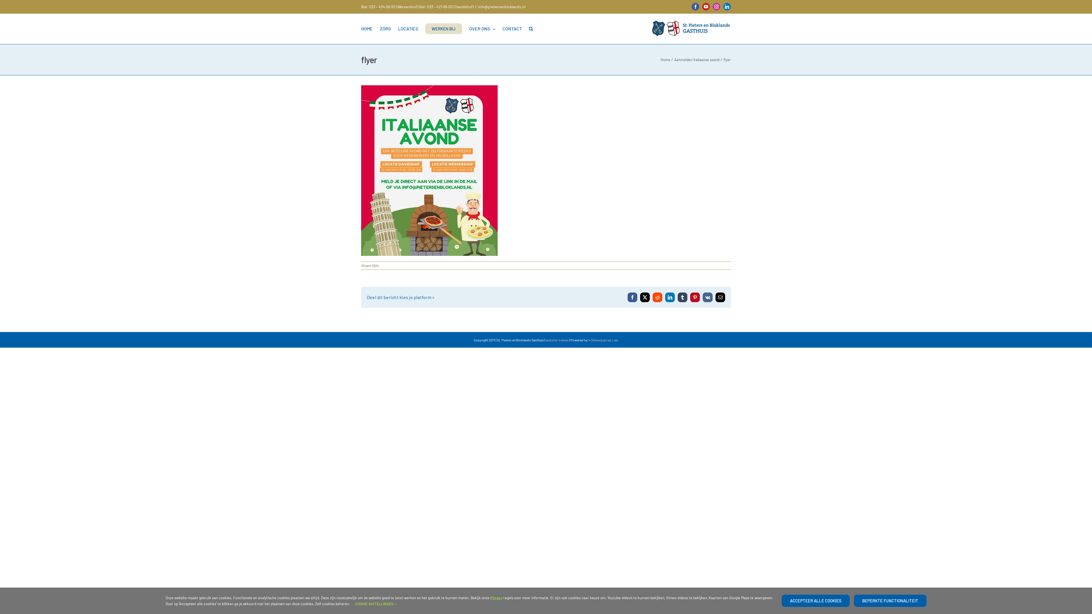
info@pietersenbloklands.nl (502, 6)
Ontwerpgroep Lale (604, 340)
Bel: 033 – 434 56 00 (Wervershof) (389, 6)
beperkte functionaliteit (890, 600)
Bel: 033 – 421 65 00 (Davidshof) (446, 6)
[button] (531, 29)
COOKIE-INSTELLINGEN (374, 603)
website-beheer (557, 340)
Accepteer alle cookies (815, 600)
